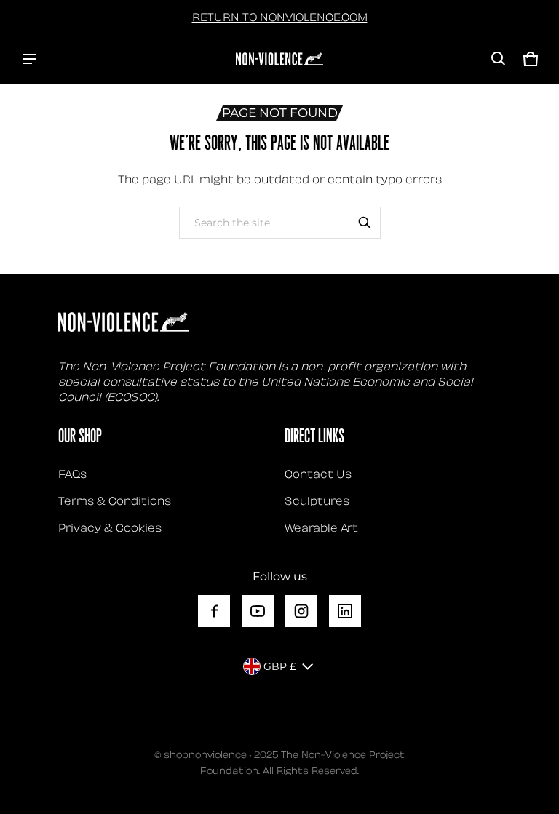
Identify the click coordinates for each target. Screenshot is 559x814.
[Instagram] (301, 611)
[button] (499, 59)
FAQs (72, 473)
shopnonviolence (205, 753)
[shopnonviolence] (279, 58)
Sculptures (317, 500)
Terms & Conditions (114, 500)
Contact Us (318, 473)
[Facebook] (214, 611)
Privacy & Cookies (110, 527)
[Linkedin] (345, 611)
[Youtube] (258, 611)
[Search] (365, 223)
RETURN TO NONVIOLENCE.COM (280, 16)
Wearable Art (321, 527)
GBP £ (279, 666)
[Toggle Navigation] (29, 59)
